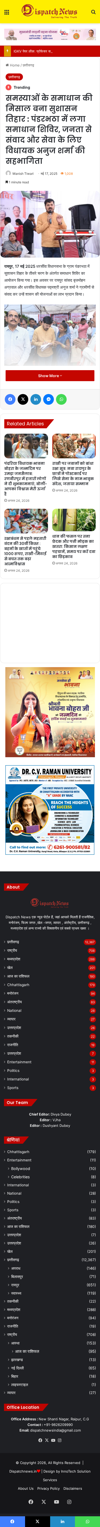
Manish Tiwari (23, 174)
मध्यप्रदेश (13, 959)
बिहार (14, 1376)
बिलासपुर (17, 1276)
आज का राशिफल (18, 976)
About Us (26, 1488)
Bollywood (20, 1168)
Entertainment (19, 1062)
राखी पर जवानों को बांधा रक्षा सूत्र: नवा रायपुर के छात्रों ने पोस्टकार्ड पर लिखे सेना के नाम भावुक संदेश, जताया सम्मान (73, 473)
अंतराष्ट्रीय (14, 1002)
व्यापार (11, 1019)
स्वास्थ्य (16, 1293)
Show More (49, 375)
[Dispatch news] (50, 12)
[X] (47, 1440)
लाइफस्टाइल (19, 1384)
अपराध (15, 1268)
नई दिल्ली (17, 1368)
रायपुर (15, 1285)
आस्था (15, 1343)
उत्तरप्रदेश (14, 1028)
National (14, 1010)
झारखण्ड (17, 1359)
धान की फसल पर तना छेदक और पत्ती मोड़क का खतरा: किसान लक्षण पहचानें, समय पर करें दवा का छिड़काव (73, 546)
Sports (12, 1088)
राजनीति (12, 1045)
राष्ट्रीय (12, 950)
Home (14, 65)
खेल (10, 967)
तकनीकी (12, 1036)
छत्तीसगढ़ (28, 65)
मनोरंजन (12, 993)
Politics (13, 1070)
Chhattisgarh (18, 985)
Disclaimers (72, 1488)
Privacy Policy (48, 1488)
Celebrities (20, 1177)
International (18, 1079)
